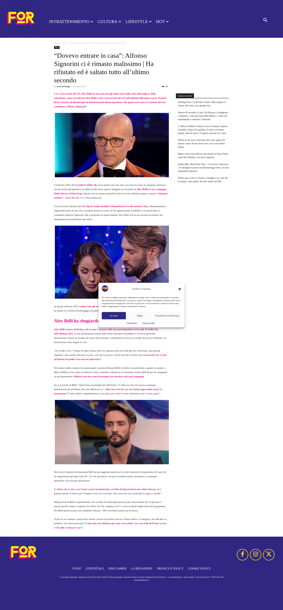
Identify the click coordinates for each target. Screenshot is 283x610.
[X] (268, 554)
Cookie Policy (131, 323)
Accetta (114, 315)
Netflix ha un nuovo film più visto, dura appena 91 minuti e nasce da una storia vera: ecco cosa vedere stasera (201, 143)
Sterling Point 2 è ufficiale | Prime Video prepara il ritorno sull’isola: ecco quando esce (202, 104)
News (64, 43)
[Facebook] (242, 554)
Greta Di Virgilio (63, 86)
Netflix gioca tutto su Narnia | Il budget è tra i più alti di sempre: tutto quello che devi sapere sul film (203, 180)
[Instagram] (255, 554)
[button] (179, 289)
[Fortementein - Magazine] (20, 18)
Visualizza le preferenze (167, 315)
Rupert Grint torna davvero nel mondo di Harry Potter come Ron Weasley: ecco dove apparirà (203, 156)
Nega (139, 315)
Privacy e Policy (148, 323)
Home (56, 43)
